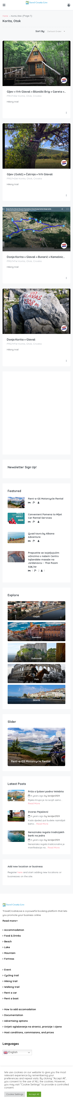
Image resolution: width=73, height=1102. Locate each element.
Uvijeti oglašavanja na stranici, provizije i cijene (33, 1026)
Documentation (13, 1015)
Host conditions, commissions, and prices (29, 1032)
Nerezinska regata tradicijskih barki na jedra (46, 834)
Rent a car (10, 992)
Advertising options (16, 1020)
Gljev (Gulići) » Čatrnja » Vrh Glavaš (30, 174)
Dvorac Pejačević (38, 811)
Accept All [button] (34, 1094)
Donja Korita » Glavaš (21, 339)
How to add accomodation (20, 1009)
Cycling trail (11, 975)
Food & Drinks (12, 935)
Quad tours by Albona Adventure (41, 535)
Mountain (9, 953)
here (19, 872)
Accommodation (14, 929)
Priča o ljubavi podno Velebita (46, 791)
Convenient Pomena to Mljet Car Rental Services (45, 516)
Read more (10, 920)
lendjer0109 (54, 795)
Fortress (9, 958)
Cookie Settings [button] (14, 1094)
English (12, 1052)
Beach (8, 941)
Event (7, 969)
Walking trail (12, 986)
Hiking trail (10, 981)
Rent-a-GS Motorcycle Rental (45, 498)
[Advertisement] (36, 412)
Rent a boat (11, 998)
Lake (7, 947)
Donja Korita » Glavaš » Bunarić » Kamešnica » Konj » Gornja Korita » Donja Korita (36, 257)
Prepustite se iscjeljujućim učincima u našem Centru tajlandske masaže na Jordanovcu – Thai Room (43, 557)
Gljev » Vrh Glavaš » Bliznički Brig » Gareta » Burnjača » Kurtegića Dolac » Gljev (36, 91)
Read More (34, 803)
